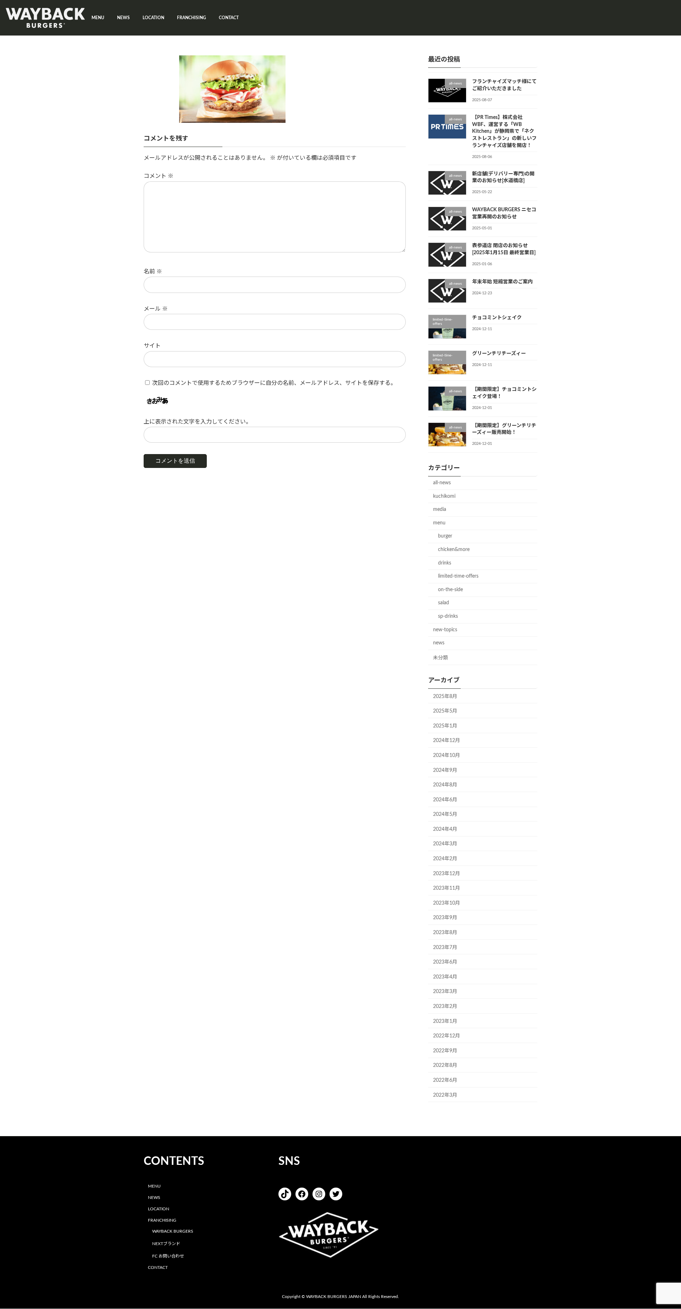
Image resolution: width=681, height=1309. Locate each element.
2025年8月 (445, 696)
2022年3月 (445, 1095)
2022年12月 (446, 1035)
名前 (153, 271)
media (439, 509)
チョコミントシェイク (497, 317)
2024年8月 (445, 784)
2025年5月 (445, 711)
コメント (158, 176)
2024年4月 (445, 829)
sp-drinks (448, 616)
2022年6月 (445, 1080)
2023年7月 (445, 947)
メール (156, 309)
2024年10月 (446, 755)
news (438, 642)
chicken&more (454, 549)
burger (445, 536)
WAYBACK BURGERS (172, 1231)
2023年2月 (445, 1006)
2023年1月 (445, 1021)
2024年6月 (445, 799)
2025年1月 (445, 726)
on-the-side (450, 589)
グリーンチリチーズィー (499, 353)
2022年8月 (445, 1065)
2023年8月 (445, 932)
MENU (154, 1186)
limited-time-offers (458, 576)
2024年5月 (445, 814)
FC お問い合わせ (168, 1256)
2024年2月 (445, 858)
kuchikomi (444, 496)
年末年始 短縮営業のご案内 (502, 281)
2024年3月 (445, 843)
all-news (442, 482)
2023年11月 (446, 888)
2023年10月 (446, 903)
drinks (444, 563)
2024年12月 (446, 740)
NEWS (154, 1197)
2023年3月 (445, 991)
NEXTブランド (166, 1244)
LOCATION (158, 1209)
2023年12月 (446, 873)
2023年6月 (445, 962)
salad (443, 602)
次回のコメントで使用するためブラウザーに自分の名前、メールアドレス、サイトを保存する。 (274, 383)
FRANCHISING (162, 1220)
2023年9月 (445, 917)
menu (439, 522)
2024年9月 (445, 770)
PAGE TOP (659, 1263)
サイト (152, 346)
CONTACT (158, 1267)
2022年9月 (445, 1050)
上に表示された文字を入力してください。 (197, 422)
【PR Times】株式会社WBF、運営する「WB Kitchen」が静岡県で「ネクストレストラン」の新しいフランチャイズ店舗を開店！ (504, 131)
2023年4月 (445, 977)
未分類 (440, 657)
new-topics (445, 629)
